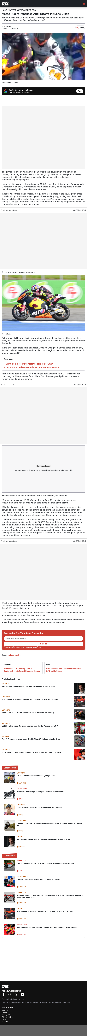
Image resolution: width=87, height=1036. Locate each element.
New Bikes (21, 789)
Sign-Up (5, 1021)
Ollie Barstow (7, 26)
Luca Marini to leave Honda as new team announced (33, 367)
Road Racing (22, 821)
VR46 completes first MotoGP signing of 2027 (29, 364)
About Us (5, 1010)
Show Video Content (43, 466)
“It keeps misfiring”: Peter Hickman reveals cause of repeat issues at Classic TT (49, 824)
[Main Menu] (84, 3)
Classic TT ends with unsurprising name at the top (38, 879)
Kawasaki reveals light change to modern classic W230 (40, 792)
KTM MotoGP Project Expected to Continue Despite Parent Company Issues (22, 670)
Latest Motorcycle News (22, 10)
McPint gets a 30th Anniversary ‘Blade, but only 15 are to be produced (47, 927)
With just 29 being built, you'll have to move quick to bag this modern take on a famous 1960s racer (50, 896)
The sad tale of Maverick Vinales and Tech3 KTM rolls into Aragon (30, 699)
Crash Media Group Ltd (11, 999)
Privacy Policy (46, 647)
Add (80, 91)
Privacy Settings (7, 1017)
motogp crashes (14, 655)
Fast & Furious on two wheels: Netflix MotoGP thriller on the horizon (31, 739)
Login (4, 1019)
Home (4, 10)
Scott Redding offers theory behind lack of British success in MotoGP (31, 752)
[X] (16, 995)
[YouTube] (23, 995)
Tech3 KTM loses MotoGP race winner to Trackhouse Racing (28, 713)
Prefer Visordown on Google (21, 90)
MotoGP (5, 684)
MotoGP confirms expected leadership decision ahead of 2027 (28, 686)
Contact (4, 1012)
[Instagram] (10, 995)
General (21, 861)
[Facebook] (4, 995)
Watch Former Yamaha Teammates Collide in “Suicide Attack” (64, 670)
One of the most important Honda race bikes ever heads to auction (45, 863)
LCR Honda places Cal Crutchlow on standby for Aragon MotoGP (30, 726)
